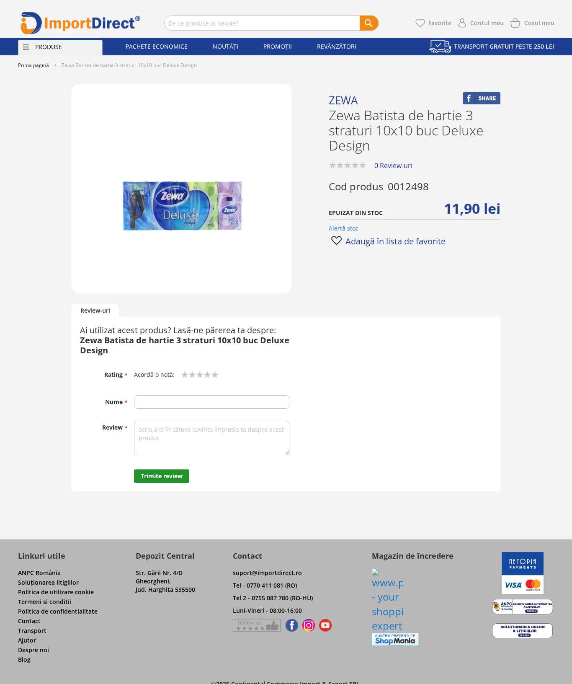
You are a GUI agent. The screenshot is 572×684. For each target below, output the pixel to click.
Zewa (343, 100)
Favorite (439, 23)
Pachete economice (157, 46)
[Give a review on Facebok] (257, 625)
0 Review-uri (393, 165)
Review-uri (95, 310)
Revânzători (336, 46)
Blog (24, 659)
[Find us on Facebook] (290, 625)
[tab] (95, 311)
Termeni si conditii (44, 602)
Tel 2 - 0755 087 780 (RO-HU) (273, 598)
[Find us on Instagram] (308, 625)
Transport (32, 631)
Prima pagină (33, 65)
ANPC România (39, 573)
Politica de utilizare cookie (56, 592)
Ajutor (27, 640)
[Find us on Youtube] (325, 625)
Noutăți (225, 46)
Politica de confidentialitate (58, 611)
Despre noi (33, 650)
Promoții (277, 46)
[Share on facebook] (481, 102)
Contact (29, 621)
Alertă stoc (343, 228)
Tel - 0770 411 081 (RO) (265, 585)
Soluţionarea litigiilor (48, 582)
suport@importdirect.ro (267, 573)
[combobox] (271, 23)
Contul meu (487, 23)
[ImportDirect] (81, 23)
